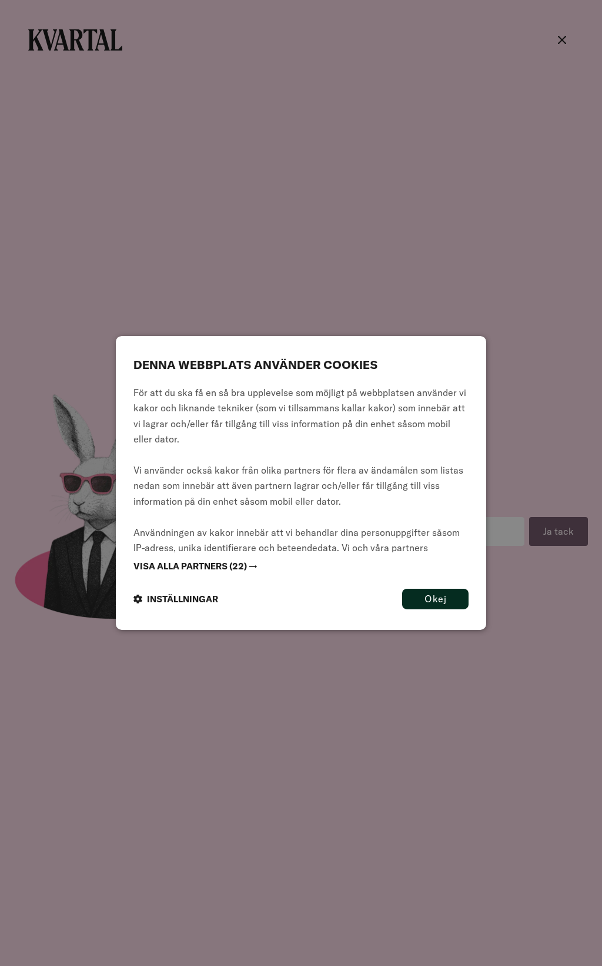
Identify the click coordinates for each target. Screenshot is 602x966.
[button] (301, 566)
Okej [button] (435, 599)
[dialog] (301, 483)
